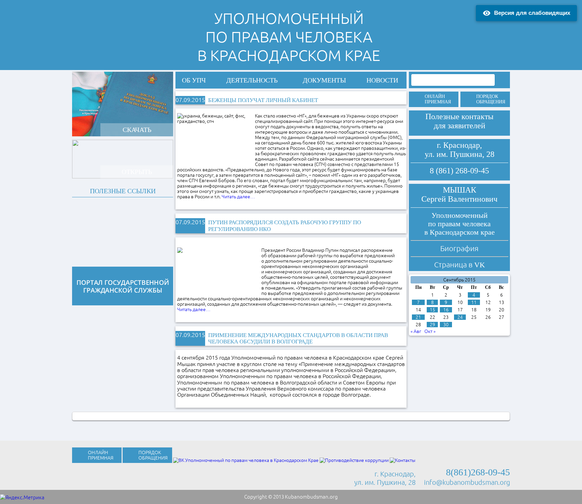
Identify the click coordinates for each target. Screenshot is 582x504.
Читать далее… (238, 196)
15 (432, 309)
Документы (324, 80)
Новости (382, 80)
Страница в (459, 264)
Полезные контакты (459, 116)
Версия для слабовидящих (532, 13)
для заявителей (459, 125)
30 (446, 324)
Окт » (429, 331)
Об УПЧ (194, 80)
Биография (459, 248)
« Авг (416, 331)
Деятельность (252, 80)
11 (474, 302)
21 (418, 317)
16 (446, 309)
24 (460, 317)
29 (432, 324)
